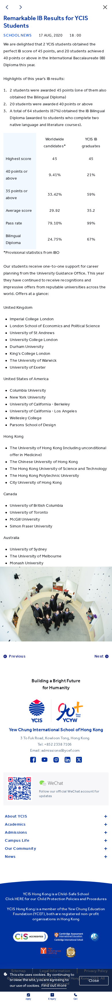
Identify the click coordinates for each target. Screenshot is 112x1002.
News (10, 856)
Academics (15, 824)
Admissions (16, 832)
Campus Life (17, 840)
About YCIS (16, 816)
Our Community (20, 848)
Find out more (54, 985)
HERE (19, 899)
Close (94, 980)
